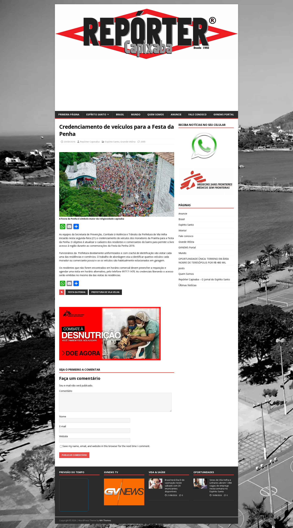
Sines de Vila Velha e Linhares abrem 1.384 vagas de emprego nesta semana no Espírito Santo (221, 485)
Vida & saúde (157, 472)
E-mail (62, 426)
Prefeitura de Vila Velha (105, 292)
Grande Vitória (127, 141)
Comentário (65, 390)
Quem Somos (155, 114)
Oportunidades (203, 472)
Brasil (120, 114)
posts (182, 268)
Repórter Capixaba (90, 141)
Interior (183, 230)
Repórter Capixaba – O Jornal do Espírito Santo (204, 279)
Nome (62, 416)
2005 (143, 141)
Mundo (135, 114)
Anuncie (176, 114)
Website (63, 436)
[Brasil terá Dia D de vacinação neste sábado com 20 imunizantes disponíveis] (155, 487)
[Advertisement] (146, 85)
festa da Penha (76, 292)
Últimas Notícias (188, 285)
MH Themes (105, 520)
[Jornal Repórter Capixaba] (146, 58)
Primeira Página (68, 114)
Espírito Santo (96, 114)
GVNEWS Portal (223, 114)
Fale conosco (197, 114)
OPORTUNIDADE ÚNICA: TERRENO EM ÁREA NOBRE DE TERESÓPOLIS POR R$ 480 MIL (204, 260)
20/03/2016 (69, 141)
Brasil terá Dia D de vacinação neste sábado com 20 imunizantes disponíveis (174, 485)
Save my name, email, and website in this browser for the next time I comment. (106, 446)
